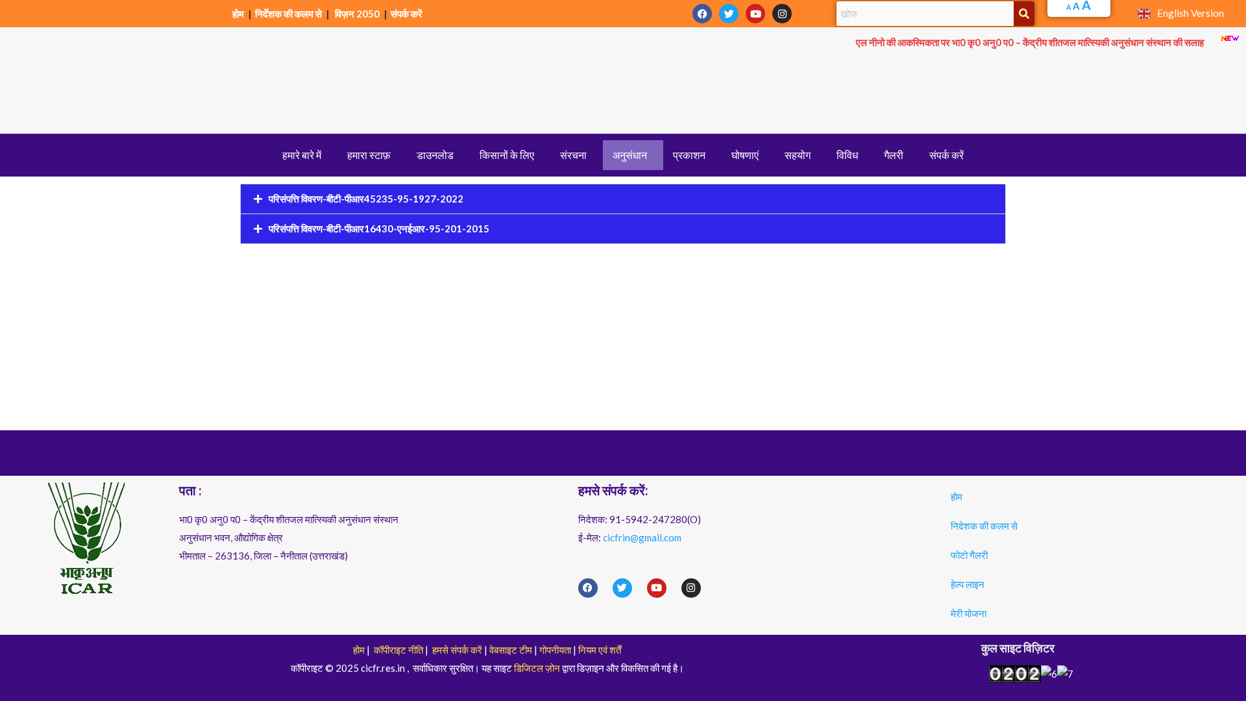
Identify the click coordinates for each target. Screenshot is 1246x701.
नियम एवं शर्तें (599, 650)
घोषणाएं (745, 155)
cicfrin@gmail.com (642, 537)
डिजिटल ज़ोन (537, 668)
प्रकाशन (689, 155)
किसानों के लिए (507, 155)
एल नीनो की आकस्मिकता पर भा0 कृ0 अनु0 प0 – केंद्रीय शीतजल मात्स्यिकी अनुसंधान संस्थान (1030, 42)
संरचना (573, 155)
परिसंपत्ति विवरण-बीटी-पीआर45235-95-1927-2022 (366, 198)
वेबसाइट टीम (510, 650)
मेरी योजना (968, 613)
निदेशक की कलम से (984, 526)
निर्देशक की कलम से (288, 13)
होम (239, 13)
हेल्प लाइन (967, 584)
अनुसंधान (630, 155)
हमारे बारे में (301, 155)
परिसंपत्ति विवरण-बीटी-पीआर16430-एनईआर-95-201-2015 (379, 228)
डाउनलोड (435, 155)
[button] (305, 155)
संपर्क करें (406, 13)
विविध (847, 155)
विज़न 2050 (357, 13)
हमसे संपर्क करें (457, 650)
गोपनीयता (555, 650)
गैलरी (893, 155)
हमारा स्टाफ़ (369, 155)
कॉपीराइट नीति (398, 650)
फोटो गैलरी (969, 555)
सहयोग (798, 155)
